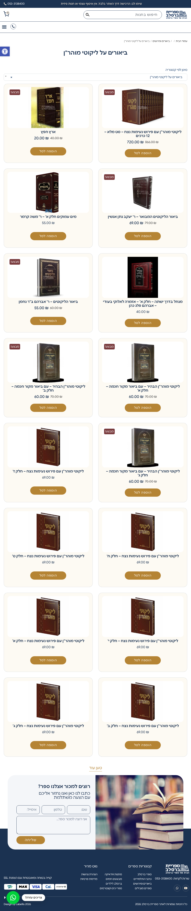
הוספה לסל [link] (142, 153)
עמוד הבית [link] (181, 41)
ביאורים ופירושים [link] (161, 41)
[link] (5, 51)
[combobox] (122, 14)
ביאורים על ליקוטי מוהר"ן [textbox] (97, 77)
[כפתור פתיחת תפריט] (4, 26)
